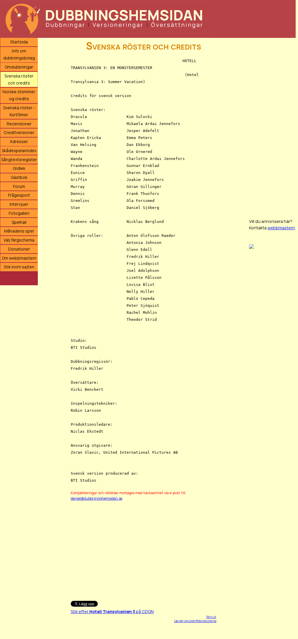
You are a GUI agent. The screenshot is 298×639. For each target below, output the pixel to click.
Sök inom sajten (19, 267)
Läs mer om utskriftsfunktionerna (195, 621)
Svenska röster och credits (18, 79)
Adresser (19, 141)
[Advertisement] (143, 548)
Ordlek (19, 168)
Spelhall (19, 222)
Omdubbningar (19, 67)
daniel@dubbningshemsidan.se (96, 498)
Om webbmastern (19, 258)
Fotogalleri (19, 213)
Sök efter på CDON (112, 611)
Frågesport (19, 195)
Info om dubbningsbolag (19, 54)
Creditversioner (18, 132)
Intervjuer (19, 204)
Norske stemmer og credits (19, 95)
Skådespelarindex (19, 150)
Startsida (19, 42)
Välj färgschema (18, 240)
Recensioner (19, 123)
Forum (19, 186)
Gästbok (19, 177)
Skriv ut (211, 617)
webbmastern (281, 227)
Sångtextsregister (19, 159)
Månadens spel (19, 231)
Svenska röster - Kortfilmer (19, 111)
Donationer (19, 249)
